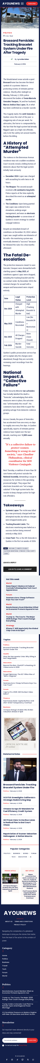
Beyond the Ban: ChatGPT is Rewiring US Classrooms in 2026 (19, 666)
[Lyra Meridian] (13, 59)
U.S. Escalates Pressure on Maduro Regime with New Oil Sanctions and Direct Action (19, 1013)
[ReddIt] (27, 70)
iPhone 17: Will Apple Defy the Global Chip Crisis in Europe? (22, 629)
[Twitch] (23, 1060)
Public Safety (31, 551)
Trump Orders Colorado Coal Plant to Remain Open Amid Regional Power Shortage (17, 1006)
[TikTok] (17, 1060)
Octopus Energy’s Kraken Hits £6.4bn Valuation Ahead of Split (18, 711)
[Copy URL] (32, 70)
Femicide (22, 551)
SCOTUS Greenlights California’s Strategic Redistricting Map (19, 798)
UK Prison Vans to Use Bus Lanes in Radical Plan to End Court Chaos (19, 822)
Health (6, 654)
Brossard (12, 548)
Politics (7, 33)
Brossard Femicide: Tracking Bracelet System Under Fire (18, 648)
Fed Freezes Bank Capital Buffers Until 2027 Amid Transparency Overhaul (18, 702)
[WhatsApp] (17, 70)
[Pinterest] (12, 70)
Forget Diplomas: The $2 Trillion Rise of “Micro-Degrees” (19, 675)
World (9, 583)
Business (6, 707)
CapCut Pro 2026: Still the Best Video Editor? (18, 693)
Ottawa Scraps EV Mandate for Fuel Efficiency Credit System (18, 810)
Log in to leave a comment (20, 569)
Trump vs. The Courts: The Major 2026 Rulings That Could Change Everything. (20, 619)
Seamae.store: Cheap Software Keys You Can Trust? (20, 598)
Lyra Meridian (23, 59)
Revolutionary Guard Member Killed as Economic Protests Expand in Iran (22, 608)
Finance (6, 698)
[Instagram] (12, 1060)
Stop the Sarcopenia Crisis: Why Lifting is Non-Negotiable (19, 657)
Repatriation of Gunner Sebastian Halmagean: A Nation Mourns (20, 834)
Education (7, 662)
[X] (7, 70)
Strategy (10, 625)
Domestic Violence (22, 548)
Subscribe (32, 1040)
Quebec (6, 553)
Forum (9, 595)
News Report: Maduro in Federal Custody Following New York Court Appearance (21, 588)
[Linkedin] (22, 70)
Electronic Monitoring (11, 551)
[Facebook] (7, 1060)
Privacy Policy (23, 1045)
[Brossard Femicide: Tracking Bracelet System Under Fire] (20, 769)
